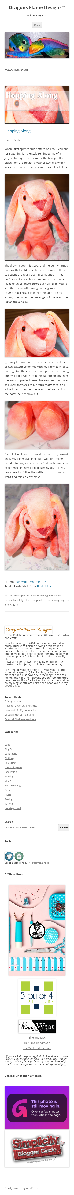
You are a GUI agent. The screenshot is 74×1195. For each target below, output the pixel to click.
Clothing (9, 758)
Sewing (44, 595)
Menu (37, 24)
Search (9, 822)
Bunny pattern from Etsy (30, 582)
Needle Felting (13, 785)
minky (31, 600)
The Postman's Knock (39, 862)
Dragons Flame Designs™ (37, 7)
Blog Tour (10, 749)
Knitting (9, 776)
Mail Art (9, 781)
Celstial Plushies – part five (19, 714)
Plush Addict (45, 586)
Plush (35, 595)
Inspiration (11, 772)
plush (39, 600)
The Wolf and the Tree (37, 1048)
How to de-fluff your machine (21, 710)
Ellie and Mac (37, 1037)
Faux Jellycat (20, 600)
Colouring (10, 762)
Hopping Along (18, 130)
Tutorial (9, 803)
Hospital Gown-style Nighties (21, 705)
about (57, 1064)
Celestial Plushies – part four (20, 719)
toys (63, 600)
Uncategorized (13, 808)
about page (12, 685)
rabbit (47, 600)
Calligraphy (11, 753)
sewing (55, 600)
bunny (8, 600)
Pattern (9, 790)
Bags (7, 744)
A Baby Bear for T (14, 701)
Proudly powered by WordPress (21, 1188)
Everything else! (13, 767)
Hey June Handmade (37, 1043)
